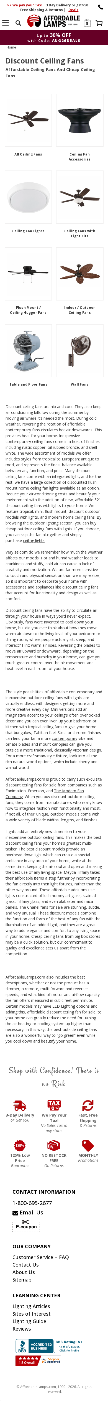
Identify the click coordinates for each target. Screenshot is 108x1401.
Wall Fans (79, 384)
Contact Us (25, 1264)
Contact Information (43, 1191)
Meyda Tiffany (76, 872)
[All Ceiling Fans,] (28, 120)
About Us (23, 1272)
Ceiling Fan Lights (28, 231)
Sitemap (22, 1279)
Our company (31, 1246)
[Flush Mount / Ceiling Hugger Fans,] (28, 274)
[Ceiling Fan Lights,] (28, 197)
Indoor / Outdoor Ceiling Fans (79, 310)
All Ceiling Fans (28, 154)
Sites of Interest (31, 1313)
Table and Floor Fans (28, 384)
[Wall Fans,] (79, 350)
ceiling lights (34, 540)
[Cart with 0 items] (100, 23)
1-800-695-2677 (32, 1203)
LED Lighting (63, 1006)
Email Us (30, 1212)
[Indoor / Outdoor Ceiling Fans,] (79, 274)
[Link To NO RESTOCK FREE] (54, 1146)
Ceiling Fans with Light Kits (79, 233)
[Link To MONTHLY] (88, 1146)
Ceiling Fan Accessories (80, 157)
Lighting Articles (31, 1306)
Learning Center (36, 1295)
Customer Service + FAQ (40, 1257)
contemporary (64, 738)
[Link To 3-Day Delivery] (20, 1105)
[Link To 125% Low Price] (20, 1146)
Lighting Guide (29, 1321)
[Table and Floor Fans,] (28, 350)
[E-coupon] (87, 23)
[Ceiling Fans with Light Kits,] (79, 197)
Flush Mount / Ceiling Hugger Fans (28, 310)
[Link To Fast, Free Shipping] (88, 1105)
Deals (73, 9)
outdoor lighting (44, 523)
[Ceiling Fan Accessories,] (79, 120)
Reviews (21, 1328)
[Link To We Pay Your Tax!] (54, 1105)
